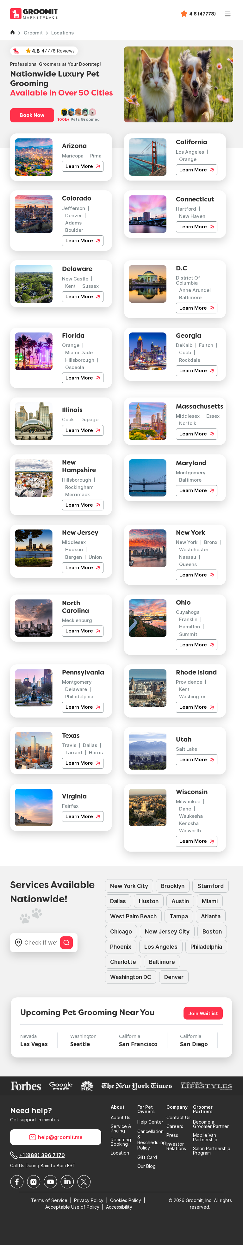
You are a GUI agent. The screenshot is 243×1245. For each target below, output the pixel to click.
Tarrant (73, 752)
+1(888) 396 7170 (42, 1155)
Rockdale (189, 360)
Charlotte (123, 961)
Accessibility (119, 1207)
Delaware (76, 689)
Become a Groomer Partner (211, 1124)
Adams (73, 223)
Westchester (194, 549)
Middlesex (188, 416)
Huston (149, 901)
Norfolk (187, 423)
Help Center (150, 1122)
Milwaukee (188, 801)
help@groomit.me (60, 1137)
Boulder (74, 230)
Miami (210, 901)
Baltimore (190, 297)
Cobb (185, 352)
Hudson (74, 549)
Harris (96, 752)
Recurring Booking (121, 1141)
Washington (193, 696)
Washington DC (130, 977)
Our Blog (146, 1166)
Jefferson (73, 208)
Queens (188, 564)
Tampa (179, 916)
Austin (180, 901)
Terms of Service (49, 1200)
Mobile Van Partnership (205, 1137)
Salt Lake (186, 749)
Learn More (79, 166)
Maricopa (73, 156)
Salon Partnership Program (211, 1150)
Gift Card (147, 1157)
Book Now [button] (32, 115)
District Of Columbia (188, 280)
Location (120, 1153)
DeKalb (184, 345)
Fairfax (70, 806)
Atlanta (211, 916)
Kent (70, 286)
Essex (213, 416)
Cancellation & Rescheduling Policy (151, 1140)
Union (95, 557)
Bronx (210, 542)
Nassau (187, 557)
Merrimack (77, 494)
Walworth (190, 831)
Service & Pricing (121, 1128)
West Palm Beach (133, 916)
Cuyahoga (188, 612)
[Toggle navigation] (227, 14)
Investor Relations (176, 1146)
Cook (68, 419)
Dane (185, 809)
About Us (120, 1117)
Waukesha (191, 816)
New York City (129, 886)
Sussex (90, 286)
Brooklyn (172, 886)
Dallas (90, 745)
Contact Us (178, 1117)
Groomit (33, 33)
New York (186, 542)
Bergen (73, 557)
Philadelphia (79, 696)
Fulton (206, 345)
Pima (96, 156)
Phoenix (120, 946)
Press (172, 1135)
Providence (189, 682)
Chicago (121, 931)
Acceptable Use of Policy (72, 1207)
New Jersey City (167, 931)
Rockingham (79, 487)
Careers (174, 1126)
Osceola (74, 367)
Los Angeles (190, 152)
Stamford (210, 886)
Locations (62, 33)
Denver (73, 216)
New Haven (192, 216)
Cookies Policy (125, 1200)
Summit (188, 634)
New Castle (75, 279)
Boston (212, 931)
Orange (187, 159)
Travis (69, 745)
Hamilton (189, 627)
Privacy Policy (88, 1200)
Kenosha (189, 823)
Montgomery (191, 473)
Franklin (188, 619)
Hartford (186, 209)
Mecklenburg (77, 620)
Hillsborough (79, 360)
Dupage (89, 419)
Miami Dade (79, 352)
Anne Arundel (195, 290)
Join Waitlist (203, 1013)
